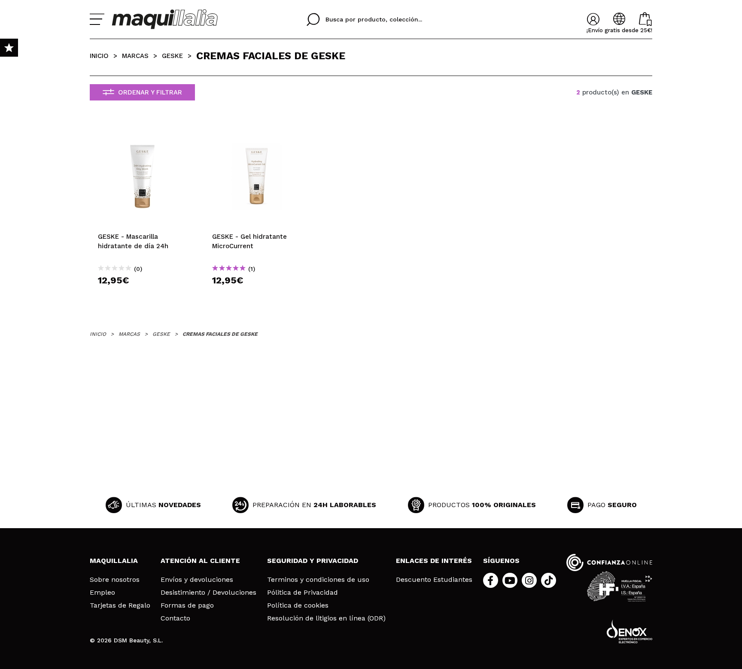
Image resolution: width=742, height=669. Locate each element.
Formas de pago (187, 605)
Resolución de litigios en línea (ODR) (326, 618)
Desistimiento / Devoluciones (208, 592)
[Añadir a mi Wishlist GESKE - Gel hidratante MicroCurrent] (256, 132)
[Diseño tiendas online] (629, 631)
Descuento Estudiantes (434, 579)
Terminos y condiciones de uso (318, 579)
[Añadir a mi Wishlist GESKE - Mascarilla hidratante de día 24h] (142, 132)
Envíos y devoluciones (197, 579)
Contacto (175, 618)
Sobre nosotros (115, 579)
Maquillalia (114, 560)
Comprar (142, 295)
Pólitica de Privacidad (302, 592)
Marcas (135, 56)
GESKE (172, 56)
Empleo (102, 592)
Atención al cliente (200, 560)
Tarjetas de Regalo (120, 605)
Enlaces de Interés (434, 560)
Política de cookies (297, 605)
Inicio (99, 56)
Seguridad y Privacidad (312, 560)
